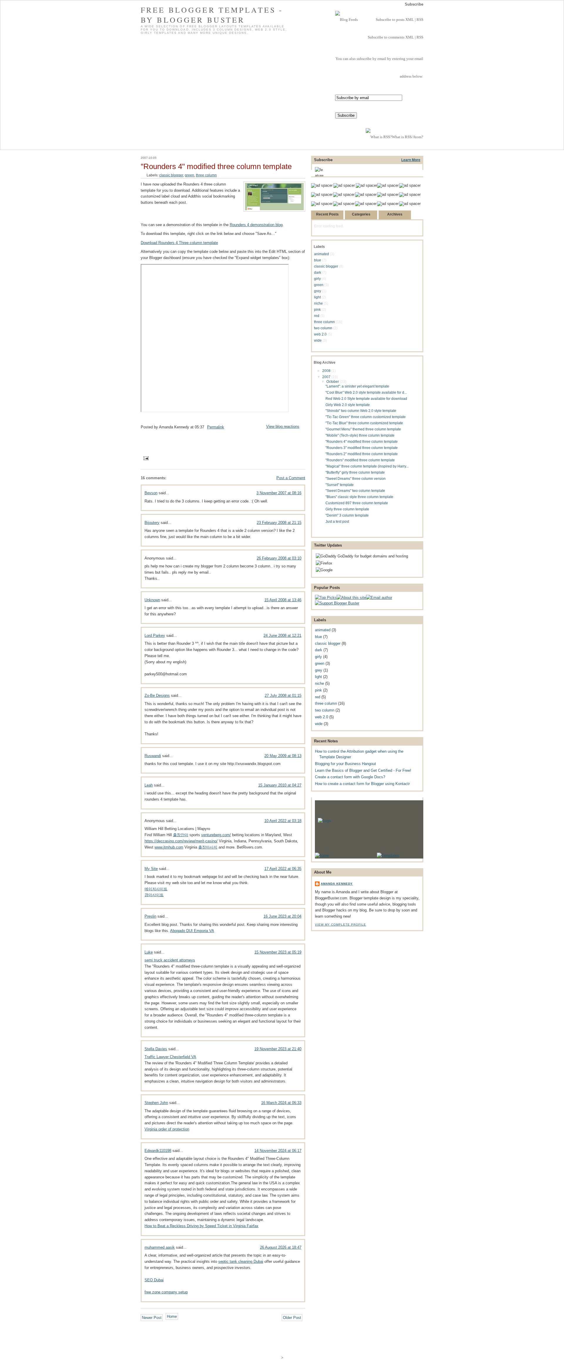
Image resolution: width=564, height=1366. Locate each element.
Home (172, 1316)
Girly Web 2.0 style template (347, 405)
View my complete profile (340, 924)
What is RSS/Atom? (407, 137)
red (316, 316)
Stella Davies (156, 1049)
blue (317, 260)
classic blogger (171, 175)
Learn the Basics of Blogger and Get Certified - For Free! (363, 770)
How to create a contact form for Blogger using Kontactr (362, 783)
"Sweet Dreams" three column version (355, 478)
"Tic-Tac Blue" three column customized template (364, 423)
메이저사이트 (156, 889)
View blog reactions (282, 426)
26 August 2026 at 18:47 (280, 1247)
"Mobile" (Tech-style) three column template (360, 435)
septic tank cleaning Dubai (240, 1261)
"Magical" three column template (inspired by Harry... (367, 466)
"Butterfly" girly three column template (355, 472)
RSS (420, 19)
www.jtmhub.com (169, 847)
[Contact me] (379, 597)
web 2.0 (320, 334)
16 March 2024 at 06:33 (281, 1103)
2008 (326, 371)
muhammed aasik (160, 1247)
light (317, 297)
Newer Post (152, 1317)
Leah (149, 785)
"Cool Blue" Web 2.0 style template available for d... (366, 392)
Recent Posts (327, 214)
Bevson (151, 493)
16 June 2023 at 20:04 (282, 916)
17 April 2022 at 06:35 (282, 868)
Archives (394, 214)
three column (206, 175)
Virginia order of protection (167, 1129)
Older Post (292, 1317)
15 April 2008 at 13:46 (282, 600)
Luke (149, 952)
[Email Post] (145, 458)
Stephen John (156, 1103)
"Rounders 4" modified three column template (216, 166)
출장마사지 (207, 847)
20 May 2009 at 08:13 (282, 756)
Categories (361, 214)
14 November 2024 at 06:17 (277, 1150)
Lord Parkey (155, 635)
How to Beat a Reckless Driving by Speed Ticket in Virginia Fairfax (201, 1226)
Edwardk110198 (158, 1150)
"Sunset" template (339, 485)
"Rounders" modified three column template (360, 460)
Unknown (152, 600)
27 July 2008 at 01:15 (283, 695)
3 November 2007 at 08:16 (278, 493)
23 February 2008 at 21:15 (279, 522)
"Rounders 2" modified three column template (361, 454)
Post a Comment (290, 478)
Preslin (150, 916)
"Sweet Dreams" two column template (355, 490)
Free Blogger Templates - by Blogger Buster (212, 15)
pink (317, 309)
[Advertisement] (223, 439)
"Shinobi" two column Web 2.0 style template (360, 411)
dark (317, 272)
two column (323, 328)
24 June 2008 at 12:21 (282, 635)
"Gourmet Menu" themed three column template (363, 429)
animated (321, 254)
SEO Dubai (154, 1280)
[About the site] (351, 597)
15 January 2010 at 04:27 (279, 785)
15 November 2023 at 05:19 (277, 952)
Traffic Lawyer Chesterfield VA (170, 1057)
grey (317, 291)
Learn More (410, 160)
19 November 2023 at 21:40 (277, 1049)
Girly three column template (347, 509)
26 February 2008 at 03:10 (279, 558)
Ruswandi (153, 756)
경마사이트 (154, 895)
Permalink (215, 427)
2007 (326, 377)
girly (317, 278)
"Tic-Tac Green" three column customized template (365, 417)
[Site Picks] (326, 597)
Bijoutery (152, 522)
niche (318, 303)
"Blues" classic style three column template (359, 497)
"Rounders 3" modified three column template (361, 448)
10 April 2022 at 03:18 (282, 821)
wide (318, 340)
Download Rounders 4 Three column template (179, 243)
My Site (151, 868)
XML (409, 19)
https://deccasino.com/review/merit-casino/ (181, 841)
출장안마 (180, 835)
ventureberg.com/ (216, 835)
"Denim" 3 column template (347, 515)
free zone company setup (166, 1292)
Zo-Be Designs (157, 695)
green (189, 175)
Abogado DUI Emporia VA (192, 931)
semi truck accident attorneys (170, 960)
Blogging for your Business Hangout (345, 764)
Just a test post (337, 521)
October (333, 381)
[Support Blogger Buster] (337, 603)
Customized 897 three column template (356, 503)
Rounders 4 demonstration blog (256, 225)
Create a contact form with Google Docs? (350, 777)
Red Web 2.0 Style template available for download (366, 398)
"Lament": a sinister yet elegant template (357, 386)
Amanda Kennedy (337, 883)
